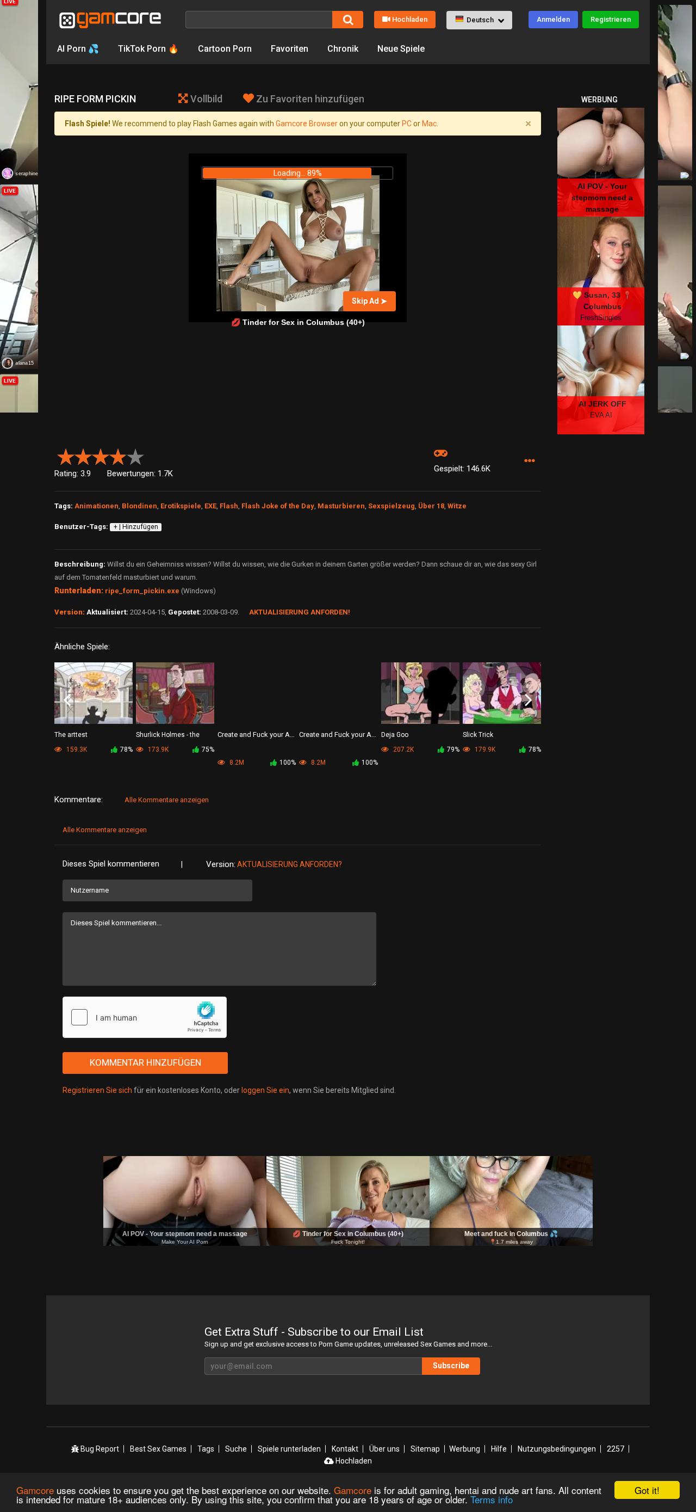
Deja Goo (394, 735)
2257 (615, 1449)
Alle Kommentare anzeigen (167, 800)
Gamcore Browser (307, 123)
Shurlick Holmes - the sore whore (168, 735)
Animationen (96, 506)
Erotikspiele (180, 506)
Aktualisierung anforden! (299, 612)
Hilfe (499, 1449)
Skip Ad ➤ (369, 301)
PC (407, 123)
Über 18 (431, 506)
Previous (67, 700)
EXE (210, 506)
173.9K (157, 749)
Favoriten (289, 49)
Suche (236, 1449)
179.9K (484, 749)
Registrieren (611, 19)
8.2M (236, 762)
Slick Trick (478, 735)
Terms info (491, 1499)
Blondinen (139, 506)
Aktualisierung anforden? (289, 864)
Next (528, 700)
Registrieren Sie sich (97, 1090)
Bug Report (99, 1449)
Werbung (464, 1449)
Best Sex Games (158, 1449)
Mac (429, 123)
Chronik (342, 49)
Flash (229, 506)
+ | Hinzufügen (136, 527)
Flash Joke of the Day (277, 506)
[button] (479, 20)
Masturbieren (341, 506)
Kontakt (345, 1449)
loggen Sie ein (265, 1090)
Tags (205, 1449)
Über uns (384, 1449)
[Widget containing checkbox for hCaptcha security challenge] (145, 1017)
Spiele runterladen (289, 1449)
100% (287, 762)
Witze (457, 506)
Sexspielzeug (391, 506)
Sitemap (425, 1449)
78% (126, 749)
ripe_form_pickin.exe (142, 591)
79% (453, 749)
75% (208, 749)
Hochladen (409, 19)
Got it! (647, 1490)
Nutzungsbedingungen (557, 1449)
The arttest (71, 735)
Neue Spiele (401, 49)
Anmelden (553, 19)
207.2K (402, 749)
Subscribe (451, 1365)
